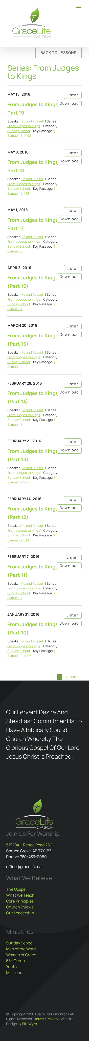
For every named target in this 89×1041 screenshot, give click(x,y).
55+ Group (15, 960)
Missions (14, 972)
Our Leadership (20, 913)
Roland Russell (33, 121)
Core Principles (20, 901)
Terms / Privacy (46, 1018)
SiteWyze (29, 1023)
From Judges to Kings (23, 126)
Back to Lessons (58, 52)
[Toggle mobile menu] (79, 7)
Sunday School (18, 131)
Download (69, 103)
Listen (73, 95)
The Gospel (16, 889)
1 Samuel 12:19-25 (31, 480)
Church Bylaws (19, 907)
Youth (11, 966)
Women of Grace (21, 954)
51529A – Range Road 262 (29, 845)
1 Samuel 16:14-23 (31, 133)
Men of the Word (21, 949)
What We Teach (20, 895)
